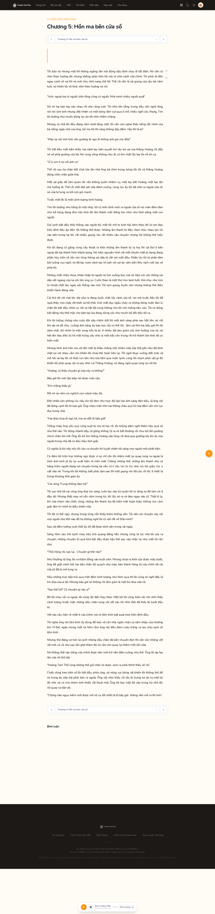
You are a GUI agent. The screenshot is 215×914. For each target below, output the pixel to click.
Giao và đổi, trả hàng (153, 835)
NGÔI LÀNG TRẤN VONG (63, 19)
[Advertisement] (107, 767)
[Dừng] (91, 907)
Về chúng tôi (58, 835)
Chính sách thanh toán (125, 835)
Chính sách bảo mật (80, 835)
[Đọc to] (84, 907)
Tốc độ (115, 907)
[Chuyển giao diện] (188, 5)
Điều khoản (102, 835)
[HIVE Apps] (181, 5)
